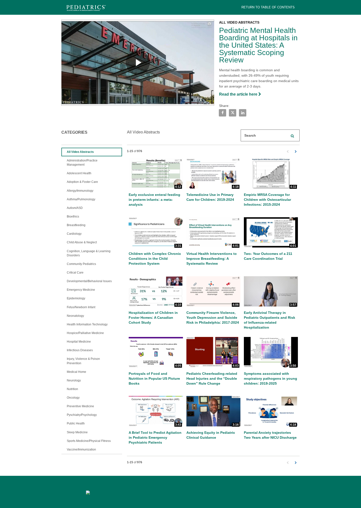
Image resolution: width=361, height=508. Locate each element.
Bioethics (73, 216)
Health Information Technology (87, 324)
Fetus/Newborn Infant (81, 307)
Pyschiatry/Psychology (82, 415)
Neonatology (75, 316)
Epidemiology (76, 298)
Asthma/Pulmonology (81, 199)
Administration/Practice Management (82, 162)
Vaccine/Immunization (81, 449)
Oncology (73, 397)
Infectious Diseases (80, 350)
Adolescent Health (79, 173)
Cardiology (74, 233)
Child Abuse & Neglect (82, 242)
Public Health (76, 423)
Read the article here (238, 94)
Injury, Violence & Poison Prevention (83, 361)
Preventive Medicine (80, 406)
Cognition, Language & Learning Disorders (89, 253)
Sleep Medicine (77, 432)
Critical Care (75, 272)
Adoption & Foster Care (82, 182)
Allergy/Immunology (80, 190)
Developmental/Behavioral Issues (89, 281)
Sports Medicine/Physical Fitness (89, 441)
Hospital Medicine (79, 341)
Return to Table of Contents (268, 7)
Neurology (74, 380)
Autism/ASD (75, 208)
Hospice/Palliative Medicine (85, 333)
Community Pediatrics (81, 264)
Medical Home (76, 372)
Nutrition (72, 389)
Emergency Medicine (81, 289)
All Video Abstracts (80, 152)
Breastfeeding (76, 225)
